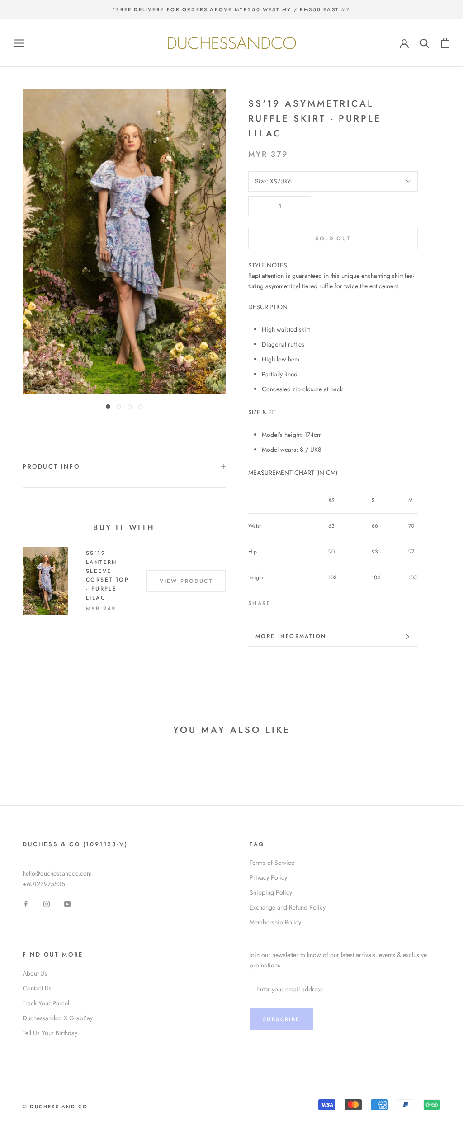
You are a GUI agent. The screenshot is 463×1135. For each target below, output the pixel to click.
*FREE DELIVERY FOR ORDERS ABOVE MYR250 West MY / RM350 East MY (231, 9)
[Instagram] (46, 904)
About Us (35, 973)
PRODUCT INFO (51, 466)
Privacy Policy (268, 877)
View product (186, 581)
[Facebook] (279, 601)
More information (290, 636)
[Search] (425, 42)
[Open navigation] (19, 43)
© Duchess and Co (55, 1106)
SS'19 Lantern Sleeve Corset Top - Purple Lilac (107, 575)
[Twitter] (291, 601)
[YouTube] (67, 904)
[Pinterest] (303, 601)
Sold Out (332, 239)
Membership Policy (275, 922)
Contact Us (37, 988)
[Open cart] (445, 43)
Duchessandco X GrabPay (58, 1017)
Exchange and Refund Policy (288, 907)
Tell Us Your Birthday (50, 1032)
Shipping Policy (271, 892)
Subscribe (281, 1019)
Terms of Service (272, 862)
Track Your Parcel (46, 1003)
